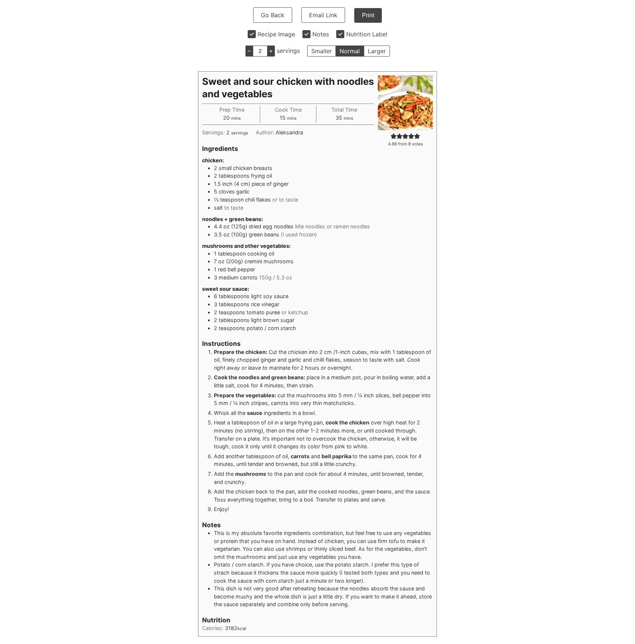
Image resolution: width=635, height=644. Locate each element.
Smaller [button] (321, 51)
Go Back (272, 15)
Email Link (323, 15)
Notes (320, 34)
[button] (394, 136)
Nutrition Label (366, 34)
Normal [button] (350, 51)
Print (368, 15)
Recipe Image (276, 34)
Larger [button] (377, 51)
